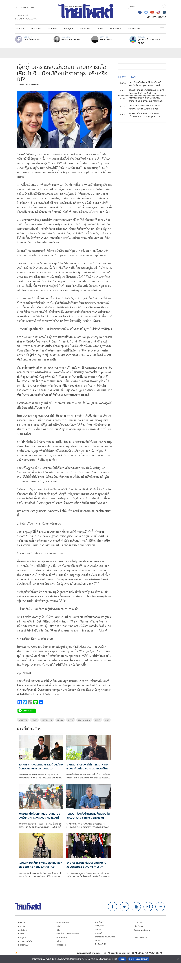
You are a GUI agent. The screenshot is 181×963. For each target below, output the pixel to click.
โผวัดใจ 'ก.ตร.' (106, 39)
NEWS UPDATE (128, 77)
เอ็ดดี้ (107, 720)
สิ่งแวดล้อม (61, 945)
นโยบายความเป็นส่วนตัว (138, 959)
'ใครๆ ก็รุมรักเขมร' (31, 39)
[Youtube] (152, 12)
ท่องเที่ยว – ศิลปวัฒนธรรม (67, 933)
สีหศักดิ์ (70, 720)
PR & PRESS (139, 922)
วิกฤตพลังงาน (47, 720)
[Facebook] (140, 12)
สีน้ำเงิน (60, 720)
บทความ (21, 933)
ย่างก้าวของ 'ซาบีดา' (70, 39)
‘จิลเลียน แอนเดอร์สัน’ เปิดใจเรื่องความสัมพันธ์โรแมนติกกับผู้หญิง (144, 107)
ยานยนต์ (98, 933)
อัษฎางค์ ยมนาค (84, 720)
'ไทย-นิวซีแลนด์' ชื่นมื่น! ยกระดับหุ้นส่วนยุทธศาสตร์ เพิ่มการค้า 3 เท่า (86, 865)
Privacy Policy (140, 937)
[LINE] (160, 906)
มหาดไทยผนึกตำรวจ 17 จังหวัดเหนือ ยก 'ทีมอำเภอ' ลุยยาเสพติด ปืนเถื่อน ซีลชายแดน (145, 84)
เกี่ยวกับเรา (138, 926)
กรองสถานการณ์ (63, 922)
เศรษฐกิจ (68, 28)
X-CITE (98, 929)
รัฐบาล (34, 720)
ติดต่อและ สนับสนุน (142, 930)
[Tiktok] (164, 12)
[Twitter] (146, 12)
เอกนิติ (97, 720)
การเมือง (20, 28)
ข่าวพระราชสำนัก (25, 941)
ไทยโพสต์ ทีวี (134, 28)
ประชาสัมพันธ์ (61, 937)
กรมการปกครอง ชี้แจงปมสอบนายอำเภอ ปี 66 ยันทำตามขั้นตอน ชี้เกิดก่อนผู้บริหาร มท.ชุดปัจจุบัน (145, 99)
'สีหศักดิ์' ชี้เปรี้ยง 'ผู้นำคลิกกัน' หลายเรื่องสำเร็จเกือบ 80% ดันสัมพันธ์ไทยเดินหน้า (87, 768)
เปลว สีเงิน (36, 28)
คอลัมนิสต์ (52, 28)
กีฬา (58, 930)
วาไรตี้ (58, 926)
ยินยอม (122, 959)
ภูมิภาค (59, 941)
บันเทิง (100, 28)
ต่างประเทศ (85, 28)
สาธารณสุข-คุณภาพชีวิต (105, 936)
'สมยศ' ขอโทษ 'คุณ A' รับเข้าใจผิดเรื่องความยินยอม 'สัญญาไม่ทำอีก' (144, 115)
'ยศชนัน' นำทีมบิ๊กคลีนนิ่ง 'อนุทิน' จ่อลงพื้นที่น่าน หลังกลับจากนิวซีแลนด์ (39, 816)
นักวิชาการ (23, 720)
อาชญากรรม (100, 925)
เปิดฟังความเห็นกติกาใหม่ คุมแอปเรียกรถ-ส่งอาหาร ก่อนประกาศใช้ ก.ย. (40, 865)
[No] (177, 959)
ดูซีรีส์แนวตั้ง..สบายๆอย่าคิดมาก (149, 41)
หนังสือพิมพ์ (115, 28)
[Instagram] (158, 12)
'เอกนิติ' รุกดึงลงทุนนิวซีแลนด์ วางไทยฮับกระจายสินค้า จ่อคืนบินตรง (41, 767)
